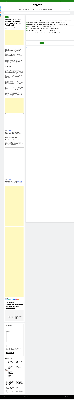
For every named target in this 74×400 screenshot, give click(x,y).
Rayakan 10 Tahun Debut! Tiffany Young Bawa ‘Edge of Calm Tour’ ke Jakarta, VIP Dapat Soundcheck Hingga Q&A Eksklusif (47, 24)
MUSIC (40, 9)
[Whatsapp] (9, 299)
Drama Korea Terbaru (10, 304)
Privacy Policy (67, 396)
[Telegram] (11, 299)
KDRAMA (7, 17)
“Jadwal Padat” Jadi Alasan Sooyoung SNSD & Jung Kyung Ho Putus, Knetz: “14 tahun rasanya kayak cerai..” (45, 30)
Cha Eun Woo (11, 302)
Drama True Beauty (18, 304)
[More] (18, 299)
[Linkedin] (14, 299)
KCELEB (33, 9)
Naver (10, 130)
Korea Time (8, 27)
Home (20, 9)
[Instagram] (16, 299)
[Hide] (0, 18)
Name (7, 343)
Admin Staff (18, 371)
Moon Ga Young (16, 306)
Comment (8, 331)
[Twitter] (8, 299)
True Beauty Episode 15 (10, 308)
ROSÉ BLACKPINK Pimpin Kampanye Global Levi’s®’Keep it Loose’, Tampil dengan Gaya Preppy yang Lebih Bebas (46, 22)
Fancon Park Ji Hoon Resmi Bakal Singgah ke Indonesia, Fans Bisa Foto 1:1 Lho (49, 1)
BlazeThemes (27, 396)
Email (13, 343)
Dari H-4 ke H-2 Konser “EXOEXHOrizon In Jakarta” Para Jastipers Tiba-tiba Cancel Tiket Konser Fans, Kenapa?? (45, 32)
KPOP (37, 9)
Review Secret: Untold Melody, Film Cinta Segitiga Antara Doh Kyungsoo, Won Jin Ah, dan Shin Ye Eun (19, 385)
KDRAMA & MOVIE (26, 9)
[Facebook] (6, 299)
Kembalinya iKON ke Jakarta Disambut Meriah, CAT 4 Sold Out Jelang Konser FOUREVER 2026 (43, 28)
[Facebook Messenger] (13, 299)
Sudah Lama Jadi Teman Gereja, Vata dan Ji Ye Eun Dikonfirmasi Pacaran (39, 39)
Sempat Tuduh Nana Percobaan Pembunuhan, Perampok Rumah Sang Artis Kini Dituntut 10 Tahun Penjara (44, 34)
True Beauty (19, 181)
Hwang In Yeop (8, 306)
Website (19, 343)
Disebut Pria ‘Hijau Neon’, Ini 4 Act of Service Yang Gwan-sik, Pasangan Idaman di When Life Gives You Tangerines (10, 385)
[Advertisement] (14, 37)
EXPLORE (50, 9)
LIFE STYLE (45, 9)
